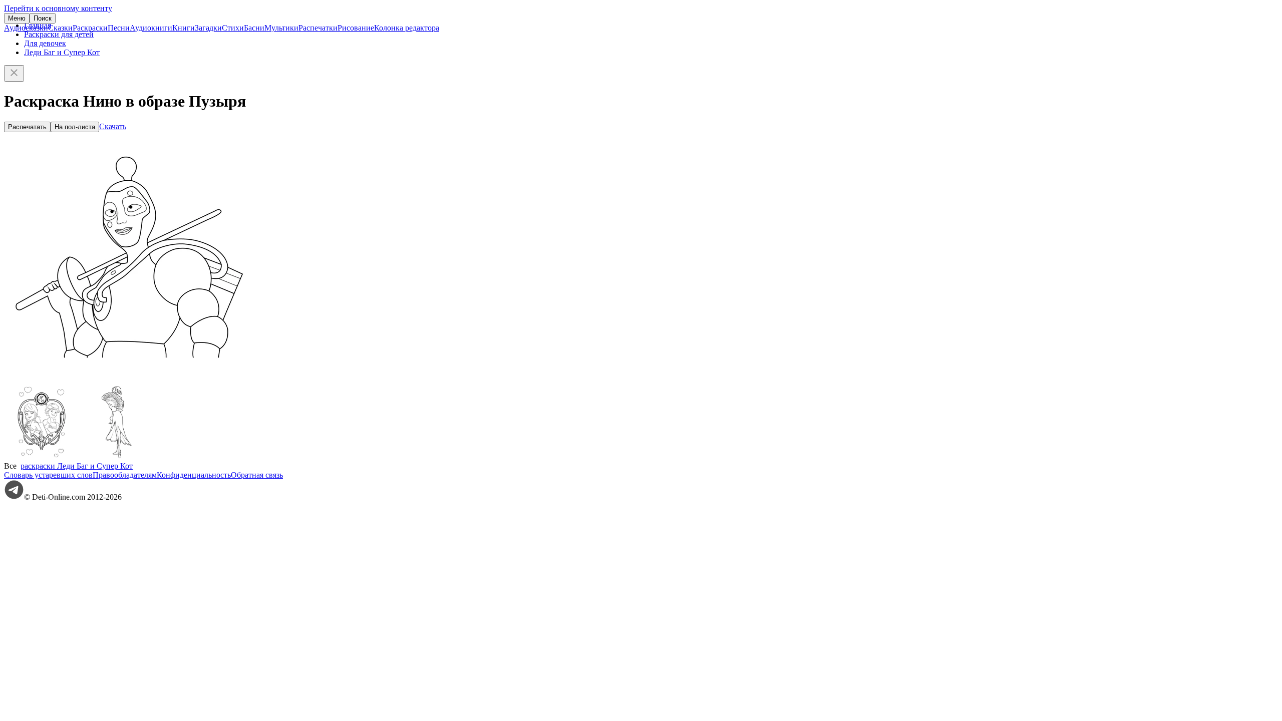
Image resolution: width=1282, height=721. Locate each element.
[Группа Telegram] (14, 497)
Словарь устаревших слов (48, 475)
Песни (119, 28)
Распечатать (27, 127)
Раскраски (90, 28)
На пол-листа (75, 127)
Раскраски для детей (59, 34)
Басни (254, 28)
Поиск (43, 18)
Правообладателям (125, 475)
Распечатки (318, 28)
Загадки (208, 28)
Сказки (60, 28)
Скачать (112, 126)
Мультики (281, 28)
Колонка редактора (406, 28)
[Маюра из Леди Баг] (116, 457)
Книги (183, 28)
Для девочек (45, 43)
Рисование (356, 28)
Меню (17, 18)
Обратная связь (257, 475)
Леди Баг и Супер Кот (62, 52)
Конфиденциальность (194, 475)
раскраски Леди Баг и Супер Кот (77, 466)
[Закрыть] (14, 73)
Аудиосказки (26, 28)
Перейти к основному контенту (58, 8)
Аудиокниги (151, 28)
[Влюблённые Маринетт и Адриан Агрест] (41, 457)
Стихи (233, 28)
